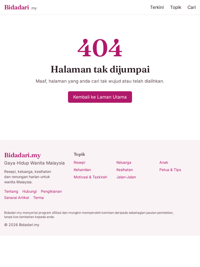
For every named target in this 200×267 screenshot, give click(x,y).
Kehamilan (82, 169)
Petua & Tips (170, 169)
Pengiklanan (51, 191)
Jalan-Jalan (126, 177)
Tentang (11, 191)
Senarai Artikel (16, 197)
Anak (163, 162)
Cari (192, 7)
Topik (175, 7)
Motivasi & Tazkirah (90, 177)
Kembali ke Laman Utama (100, 97)
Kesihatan (124, 169)
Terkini (157, 7)
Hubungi (29, 191)
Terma (38, 197)
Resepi (79, 162)
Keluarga (123, 162)
